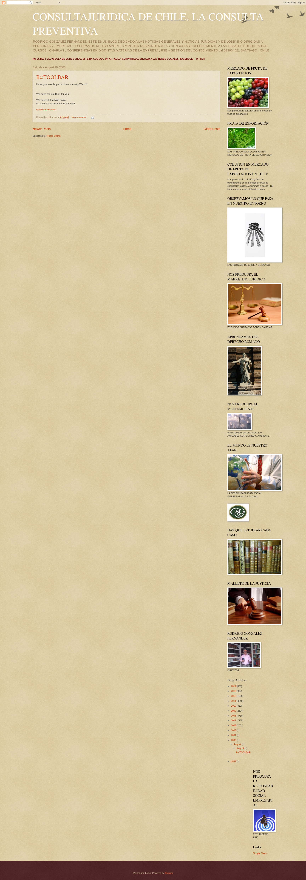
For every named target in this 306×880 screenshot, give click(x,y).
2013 (234, 691)
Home (127, 129)
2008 (234, 715)
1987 (234, 761)
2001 (234, 735)
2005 (234, 730)
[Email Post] (92, 117)
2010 (234, 705)
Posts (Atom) (54, 136)
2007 (234, 720)
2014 (234, 686)
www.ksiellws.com (46, 109)
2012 (234, 696)
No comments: (79, 117)
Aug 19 (241, 748)
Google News (260, 853)
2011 (234, 701)
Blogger (169, 873)
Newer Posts (42, 129)
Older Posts (212, 129)
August (238, 744)
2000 (234, 740)
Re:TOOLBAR (52, 76)
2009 (234, 710)
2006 (234, 725)
